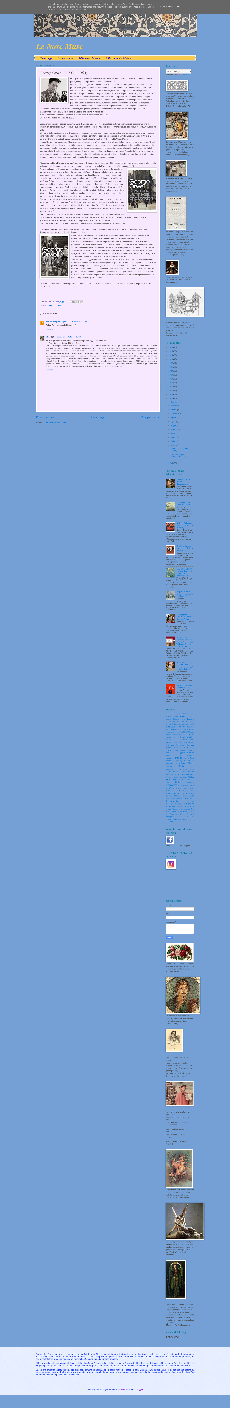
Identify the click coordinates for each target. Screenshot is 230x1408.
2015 (171, 391)
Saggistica (189, 803)
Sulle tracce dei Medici (118, 58)
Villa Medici (190, 817)
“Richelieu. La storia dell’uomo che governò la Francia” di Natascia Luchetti (184, 666)
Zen (171, 822)
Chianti (175, 735)
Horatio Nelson (188, 755)
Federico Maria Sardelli (175, 747)
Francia (176, 750)
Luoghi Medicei (172, 772)
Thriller (186, 812)
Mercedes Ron (179, 780)
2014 (171, 395)
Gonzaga (174, 755)
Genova (183, 750)
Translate (185, 75)
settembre (175, 414)
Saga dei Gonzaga (174, 804)
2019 (171, 375)
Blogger (139, 1390)
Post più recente (45, 417)
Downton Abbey (172, 742)
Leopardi (169, 766)
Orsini (174, 791)
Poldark (184, 793)
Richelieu (177, 796)
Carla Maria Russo (186, 729)
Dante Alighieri (187, 737)
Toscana (173, 814)
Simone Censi (182, 806)
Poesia (176, 793)
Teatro (174, 809)
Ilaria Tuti (186, 758)
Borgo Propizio (171, 729)
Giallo (174, 753)
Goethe (168, 755)
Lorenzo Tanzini (188, 769)
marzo (173, 437)
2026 (171, 347)
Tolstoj (191, 812)
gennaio (174, 445)
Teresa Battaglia (184, 809)
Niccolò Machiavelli (173, 788)
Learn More (166, 7)
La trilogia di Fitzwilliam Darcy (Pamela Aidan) (183, 617)
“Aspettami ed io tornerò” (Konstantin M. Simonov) (184, 594)
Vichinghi (169, 817)
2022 (171, 363)
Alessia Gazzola (172, 719)
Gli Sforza (190, 753)
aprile (173, 433)
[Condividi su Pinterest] (81, 302)
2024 (171, 355)
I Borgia (169, 758)
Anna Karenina (187, 719)
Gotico (180, 755)
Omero (168, 791)
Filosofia (190, 747)
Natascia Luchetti (188, 785)
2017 (171, 383)
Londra (178, 769)
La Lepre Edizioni (186, 763)
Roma (168, 799)
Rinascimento (188, 796)
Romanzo (189, 798)
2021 (171, 367)
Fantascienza (180, 745)
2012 (171, 463)
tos (167, 814)
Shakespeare (170, 806)
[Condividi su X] (76, 302)
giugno (174, 426)
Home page (45, 58)
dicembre (175, 402)
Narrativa (171, 785)
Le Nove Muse (59, 45)
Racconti (169, 796)
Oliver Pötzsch (188, 788)
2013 (171, 399)
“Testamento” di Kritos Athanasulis (183, 504)
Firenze (169, 750)
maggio (174, 429)
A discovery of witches (174, 714)
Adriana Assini (188, 714)
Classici (190, 734)
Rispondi (49, 329)
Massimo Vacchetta (179, 777)
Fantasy (190, 745)
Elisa (48, 337)
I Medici (177, 758)
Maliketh (121, 1390)
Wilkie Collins (183, 819)
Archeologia (183, 724)
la (176, 763)
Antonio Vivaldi (188, 722)
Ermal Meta (170, 745)
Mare (183, 772)
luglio (173, 422)
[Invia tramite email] (71, 302)
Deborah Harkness (173, 740)
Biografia (52, 305)
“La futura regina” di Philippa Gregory (178, 456)
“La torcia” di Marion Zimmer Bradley (185, 686)
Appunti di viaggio (172, 724)
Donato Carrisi (188, 740)
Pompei (191, 793)
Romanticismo (178, 799)
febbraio (174, 441)
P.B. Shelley (183, 791)
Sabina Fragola (53, 322)
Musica (177, 782)
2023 (171, 359)
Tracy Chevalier (187, 814)
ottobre (174, 410)
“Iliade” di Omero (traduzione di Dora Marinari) (184, 548)
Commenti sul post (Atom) (56, 423)
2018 (171, 379)
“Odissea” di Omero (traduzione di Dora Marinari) (184, 525)
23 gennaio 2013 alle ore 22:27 (74, 322)
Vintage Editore (171, 819)
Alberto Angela (172, 716)
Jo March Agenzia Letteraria (183, 761)
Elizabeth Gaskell (187, 742)
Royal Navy (189, 801)
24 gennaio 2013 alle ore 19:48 (67, 337)
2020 (171, 371)
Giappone (181, 753)
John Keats (170, 763)
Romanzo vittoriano (174, 801)
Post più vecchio (150, 417)
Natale (180, 785)
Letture (60, 305)
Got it (179, 7)
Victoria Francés (179, 817)
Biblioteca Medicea (89, 58)
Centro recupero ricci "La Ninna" (177, 732)
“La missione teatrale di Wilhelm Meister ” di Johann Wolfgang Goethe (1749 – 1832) (184, 642)
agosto (174, 418)
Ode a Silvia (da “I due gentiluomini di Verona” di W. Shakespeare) (184, 572)
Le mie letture (65, 58)
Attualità (191, 724)
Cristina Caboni (172, 737)
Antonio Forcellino (173, 722)
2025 (171, 351)
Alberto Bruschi (187, 716)
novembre (175, 406)
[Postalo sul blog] (74, 302)
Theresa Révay (176, 812)
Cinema (181, 735)
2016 (171, 387)
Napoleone (190, 782)
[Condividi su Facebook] (79, 302)
